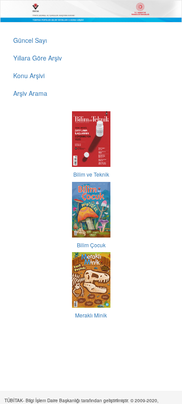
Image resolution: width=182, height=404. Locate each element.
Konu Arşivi (29, 75)
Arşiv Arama (30, 93)
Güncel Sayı (30, 40)
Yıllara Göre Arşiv (37, 57)
